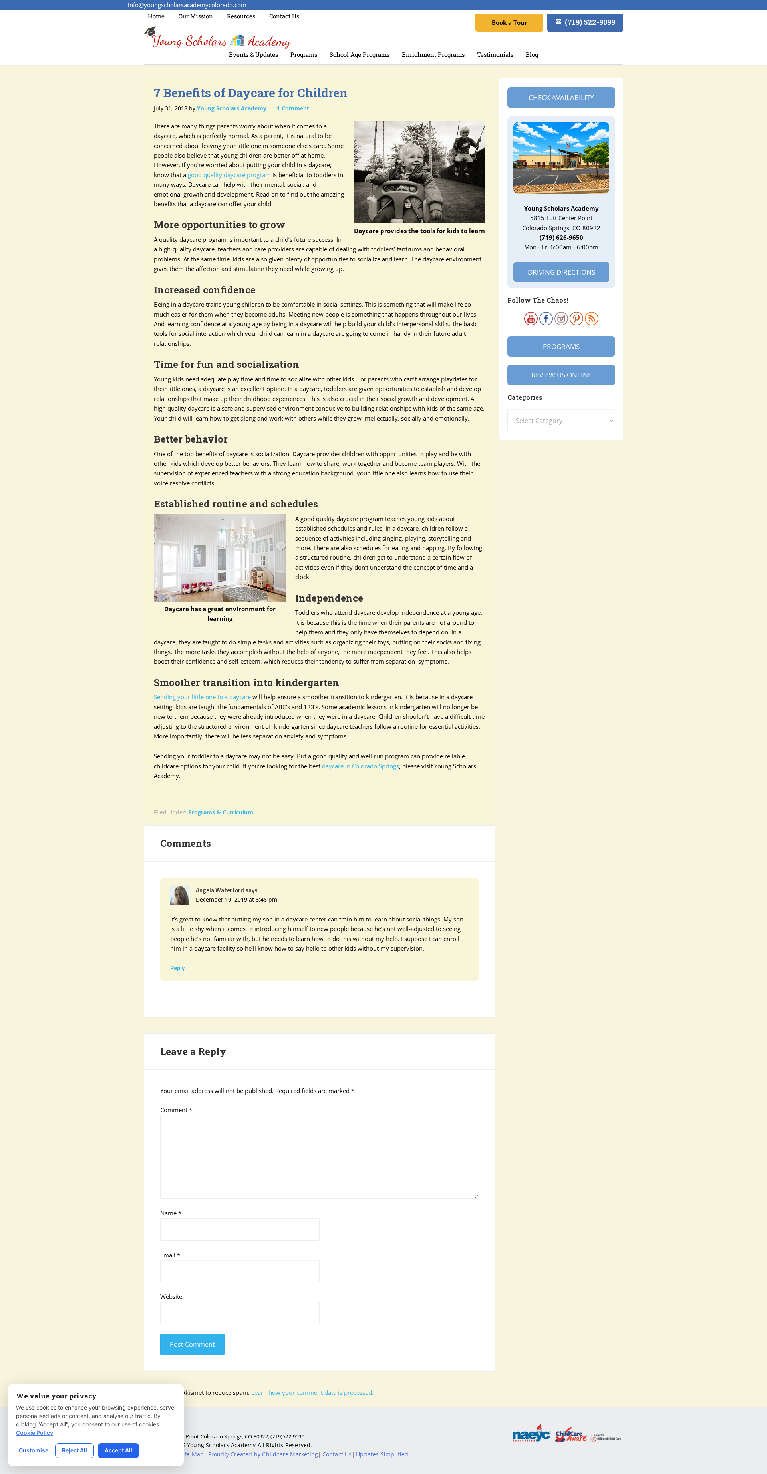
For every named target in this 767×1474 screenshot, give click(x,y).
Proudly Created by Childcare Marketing (263, 1454)
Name (170, 1213)
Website (171, 1296)
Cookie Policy (34, 1432)
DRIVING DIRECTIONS (561, 272)
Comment (176, 1110)
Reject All (74, 1450)
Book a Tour (509, 22)
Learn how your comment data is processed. (312, 1392)
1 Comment (293, 108)
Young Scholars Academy (218, 38)
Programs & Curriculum (220, 812)
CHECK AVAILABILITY (561, 97)
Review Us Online (561, 374)
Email (170, 1255)
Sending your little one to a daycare (202, 697)
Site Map (192, 1454)
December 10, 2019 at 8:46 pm (236, 899)
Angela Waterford (220, 890)
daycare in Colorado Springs (360, 766)
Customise (33, 1450)
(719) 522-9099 (590, 22)
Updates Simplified (382, 1454)
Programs (561, 346)
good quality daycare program (229, 175)
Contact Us (337, 1454)
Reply (177, 968)
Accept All (118, 1450)
